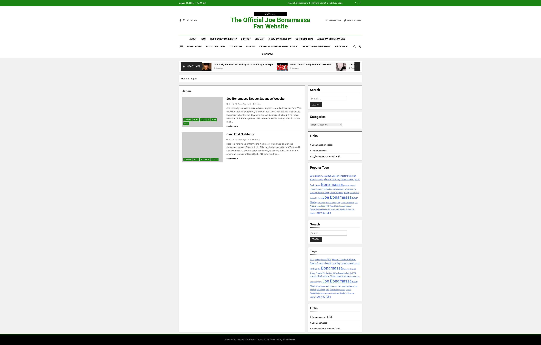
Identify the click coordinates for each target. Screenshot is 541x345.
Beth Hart (351, 176)
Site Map (259, 39)
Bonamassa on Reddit (322, 145)
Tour (203, 39)
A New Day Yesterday (280, 39)
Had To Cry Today (215, 46)
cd (355, 185)
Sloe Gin (250, 46)
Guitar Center (354, 193)
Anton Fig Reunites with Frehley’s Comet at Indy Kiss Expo (315, 3)
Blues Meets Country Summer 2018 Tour (295, 64)
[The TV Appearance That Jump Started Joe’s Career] (325, 68)
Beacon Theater (339, 176)
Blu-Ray (318, 185)
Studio (342, 209)
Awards (324, 176)
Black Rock (341, 46)
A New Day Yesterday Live (331, 39)
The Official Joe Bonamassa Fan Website (270, 23)
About (192, 39)
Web (186, 124)
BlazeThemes (289, 339)
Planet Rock (334, 206)
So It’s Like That (304, 39)
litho (334, 203)
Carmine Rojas (348, 185)
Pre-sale (342, 206)
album (318, 176)
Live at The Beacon (347, 203)
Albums (187, 120)
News (195, 120)
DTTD (354, 189)
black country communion (339, 179)
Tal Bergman (349, 209)
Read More (231, 126)
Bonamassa (332, 184)
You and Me (235, 46)
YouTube (326, 212)
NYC (327, 206)
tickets (312, 213)
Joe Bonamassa (319, 150)
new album (321, 206)
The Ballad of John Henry (315, 46)
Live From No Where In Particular (278, 46)
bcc (329, 175)
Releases (205, 120)
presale (348, 206)
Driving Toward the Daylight (342, 189)
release (322, 209)
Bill (230, 103)
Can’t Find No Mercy (240, 134)
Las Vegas (321, 203)
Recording (314, 209)
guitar (346, 192)
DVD (320, 192)
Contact (246, 39)
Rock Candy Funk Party (223, 39)
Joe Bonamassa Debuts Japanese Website (255, 98)
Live (338, 203)
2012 (312, 176)
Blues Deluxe (194, 46)
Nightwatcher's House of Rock (326, 156)
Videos (214, 159)
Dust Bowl (267, 54)
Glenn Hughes (336, 192)
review (327, 209)
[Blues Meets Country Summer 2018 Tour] (266, 68)
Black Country (317, 179)
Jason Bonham (316, 198)
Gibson (326, 193)
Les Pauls (329, 203)
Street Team (334, 209)
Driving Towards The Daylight (321, 189)
